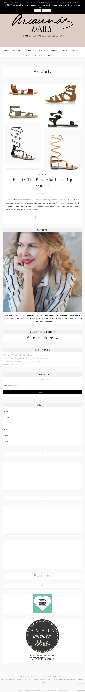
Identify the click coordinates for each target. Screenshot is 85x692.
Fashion (42, 50)
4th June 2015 (42, 193)
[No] (82, 7)
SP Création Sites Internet (57, 690)
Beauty (54, 50)
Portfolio (38, 55)
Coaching (17, 50)
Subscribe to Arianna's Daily (42, 380)
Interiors (30, 50)
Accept (37, 10)
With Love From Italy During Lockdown (18, 355)
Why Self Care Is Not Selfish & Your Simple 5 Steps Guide (26, 358)
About (5, 50)
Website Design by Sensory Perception (32, 690)
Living (75, 50)
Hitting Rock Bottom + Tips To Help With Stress (22, 361)
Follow (42, 586)
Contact (52, 55)
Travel (65, 50)
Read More (42, 217)
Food (27, 55)
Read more (46, 10)
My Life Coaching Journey (13, 364)
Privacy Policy (61, 676)
